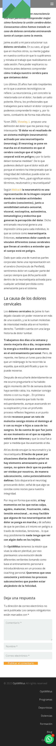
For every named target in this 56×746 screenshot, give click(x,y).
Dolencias (46, 715)
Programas (45, 699)
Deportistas (45, 707)
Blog (49, 732)
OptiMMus (19, 683)
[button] (52, 3)
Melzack (16, 189)
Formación (46, 724)
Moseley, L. (24, 121)
